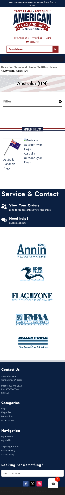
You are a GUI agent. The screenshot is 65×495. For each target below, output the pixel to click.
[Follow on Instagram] (39, 483)
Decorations (7, 416)
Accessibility (7, 454)
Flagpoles (6, 412)
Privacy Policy (8, 450)
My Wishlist (6, 440)
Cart (48, 38)
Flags (11, 67)
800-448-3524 (19, 222)
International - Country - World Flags (31, 67)
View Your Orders (24, 205)
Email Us (5, 392)
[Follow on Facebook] (25, 483)
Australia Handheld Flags (9, 164)
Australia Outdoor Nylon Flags (33, 158)
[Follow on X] (32, 483)
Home (4, 67)
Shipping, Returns (10, 446)
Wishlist (37, 38)
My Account (21, 38)
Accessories (7, 420)
